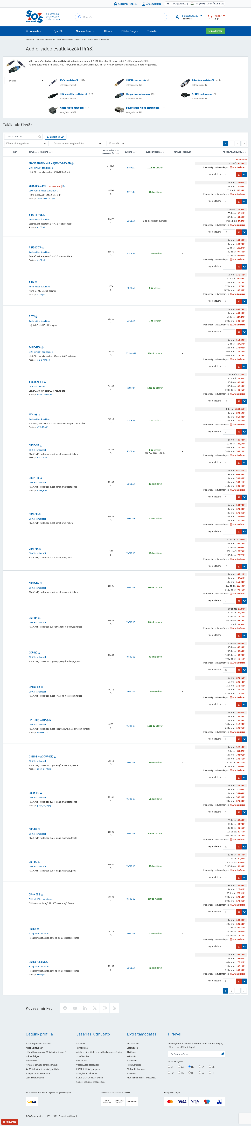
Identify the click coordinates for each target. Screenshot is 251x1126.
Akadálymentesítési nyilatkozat (141, 1077)
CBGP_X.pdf (42, 457)
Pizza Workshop (134, 1064)
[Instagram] (104, 1008)
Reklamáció (81, 1060)
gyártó (128, 152)
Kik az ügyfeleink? (34, 1047)
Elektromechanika (65, 39)
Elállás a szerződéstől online (89, 1077)
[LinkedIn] (85, 1008)
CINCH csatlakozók (136, 80)
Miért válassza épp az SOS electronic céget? (46, 1052)
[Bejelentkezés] (177, 18)
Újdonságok (132, 1047)
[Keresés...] (79, 17)
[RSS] (114, 1008)
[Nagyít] (42, 80)
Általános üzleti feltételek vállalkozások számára (99, 1052)
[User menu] (200, 15)
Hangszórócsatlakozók (138, 94)
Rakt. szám (108, 150)
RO (172, 1072)
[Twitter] (95, 1008)
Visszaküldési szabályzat (87, 1064)
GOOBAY (131, 221)
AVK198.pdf (42, 427)
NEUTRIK (131, 388)
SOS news (131, 1073)
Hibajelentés (9, 1121)
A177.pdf (41, 294)
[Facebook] (65, 1008)
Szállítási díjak (82, 1056)
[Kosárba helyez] (239, 174)
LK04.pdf (41, 974)
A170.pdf (41, 227)
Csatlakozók (80, 39)
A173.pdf (41, 260)
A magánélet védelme (86, 1073)
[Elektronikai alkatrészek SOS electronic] (43, 16)
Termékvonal (82, 1047)
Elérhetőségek (32, 1056)
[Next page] (244, 143)
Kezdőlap (40, 39)
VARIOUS (131, 518)
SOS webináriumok (136, 1069)
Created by (64, 1116)
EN (202, 1066)
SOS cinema (132, 1060)
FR (212, 1072)
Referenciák (31, 1060)
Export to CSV (57, 136)
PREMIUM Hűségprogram (88, 1069)
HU (192, 1066)
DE (213, 1066)
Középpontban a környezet (38, 1073)
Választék (50, 39)
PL (182, 1072)
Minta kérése (215, 31)
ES (202, 1072)
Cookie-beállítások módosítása (90, 1081)
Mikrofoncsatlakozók (203, 80)
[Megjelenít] (244, 174)
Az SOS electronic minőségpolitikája (42, 1069)
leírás (44, 152)
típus (31, 152)
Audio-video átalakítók (72, 107)
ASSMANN (131, 353)
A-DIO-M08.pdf (43, 360)
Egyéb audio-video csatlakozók (142, 107)
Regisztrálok (187, 18)
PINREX (131, 167)
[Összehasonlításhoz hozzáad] (72, 163)
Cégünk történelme (35, 1077)
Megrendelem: (214, 174)
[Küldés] (40, 136)
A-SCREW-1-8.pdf (44, 394)
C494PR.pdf (42, 732)
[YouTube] (75, 1008)
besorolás (108, 153)
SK (171, 1066)
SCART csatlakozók (202, 94)
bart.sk (74, 1116)
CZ (182, 1066)
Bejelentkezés (190, 15)
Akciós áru (131, 1052)
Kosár (217, 15)
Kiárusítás (131, 1056)
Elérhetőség (153, 152)
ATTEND (131, 192)
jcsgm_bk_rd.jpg (44, 768)
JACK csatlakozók (69, 80)
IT (192, 1072)
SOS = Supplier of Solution (38, 1043)
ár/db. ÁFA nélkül (232, 152)
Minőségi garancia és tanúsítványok (42, 1064)
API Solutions (133, 1043)
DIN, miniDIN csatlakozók (73, 94)
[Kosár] (210, 17)
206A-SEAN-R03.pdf (46, 198)
